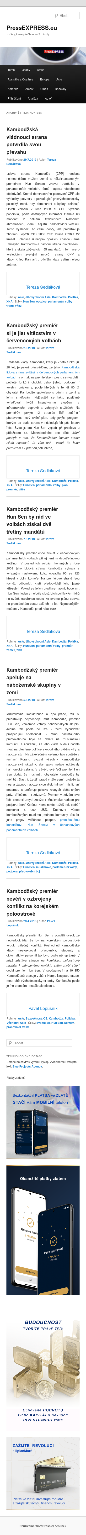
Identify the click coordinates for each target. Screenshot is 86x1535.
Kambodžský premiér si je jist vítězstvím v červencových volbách (33, 333)
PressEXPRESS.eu (31, 27)
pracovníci (13, 1027)
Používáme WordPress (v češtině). (43, 1526)
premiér (11, 489)
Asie (59, 79)
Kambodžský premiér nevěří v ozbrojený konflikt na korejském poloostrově (32, 902)
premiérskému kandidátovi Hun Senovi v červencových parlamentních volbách (42, 824)
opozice (41, 301)
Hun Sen (29, 301)
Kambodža (59, 297)
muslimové (43, 867)
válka (26, 1027)
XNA (9, 301)
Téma (11, 70)
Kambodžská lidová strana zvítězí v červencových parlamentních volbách (42, 372)
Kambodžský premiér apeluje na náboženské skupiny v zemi (33, 681)
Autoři (49, 98)
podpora (12, 871)
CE (45, 1018)
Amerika (13, 89)
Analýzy (33, 98)
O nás (44, 89)
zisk (19, 650)
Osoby (26, 70)
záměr (10, 650)
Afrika (40, 70)
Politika (73, 297)
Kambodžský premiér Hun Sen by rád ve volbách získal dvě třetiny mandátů (32, 520)
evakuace (43, 1022)
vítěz (18, 305)
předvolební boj (29, 871)
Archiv (29, 89)
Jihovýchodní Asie (38, 297)
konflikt (69, 1022)
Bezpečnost (34, 1018)
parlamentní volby (60, 301)
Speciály (60, 89)
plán (65, 485)
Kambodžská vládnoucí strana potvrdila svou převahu (26, 140)
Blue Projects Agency (27, 1066)
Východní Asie (16, 1022)
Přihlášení (14, 98)
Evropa (44, 79)
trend (10, 305)
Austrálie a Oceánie (20, 79)
